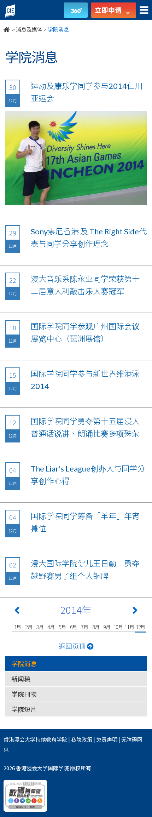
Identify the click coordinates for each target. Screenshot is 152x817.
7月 (84, 626)
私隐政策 (81, 739)
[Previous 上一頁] (17, 611)
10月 (118, 626)
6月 (73, 626)
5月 (62, 626)
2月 (29, 626)
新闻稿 (20, 678)
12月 (140, 626)
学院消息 (24, 663)
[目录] (144, 10)
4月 (51, 626)
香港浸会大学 (19, 739)
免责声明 (106, 739)
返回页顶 (73, 646)
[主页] (7, 29)
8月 (96, 626)
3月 (40, 626)
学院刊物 (24, 693)
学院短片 (24, 709)
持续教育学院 (51, 739)
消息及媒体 (29, 29)
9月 (107, 626)
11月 (129, 626)
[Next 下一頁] (135, 611)
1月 (18, 626)
